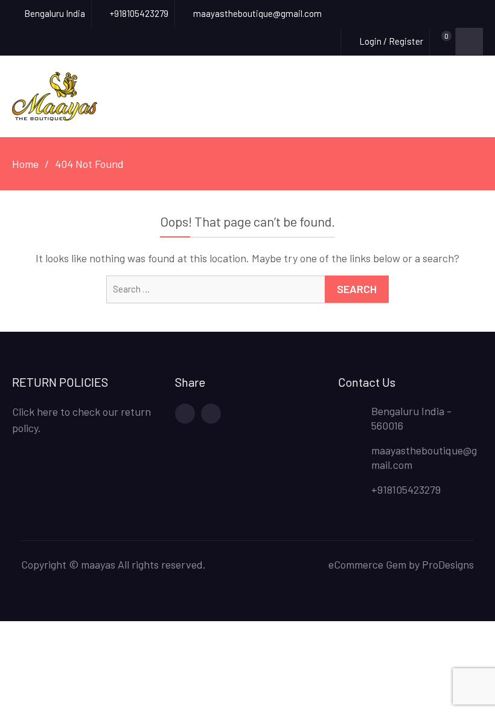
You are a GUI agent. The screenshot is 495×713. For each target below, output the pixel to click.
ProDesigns (448, 564)
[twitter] (211, 414)
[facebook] (185, 414)
